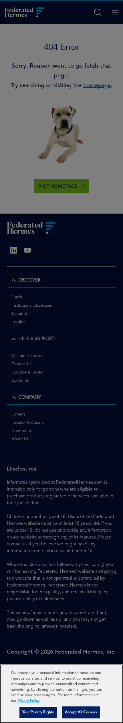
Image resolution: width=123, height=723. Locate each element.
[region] (61, 693)
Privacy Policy (28, 701)
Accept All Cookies (81, 712)
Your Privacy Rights (38, 712)
